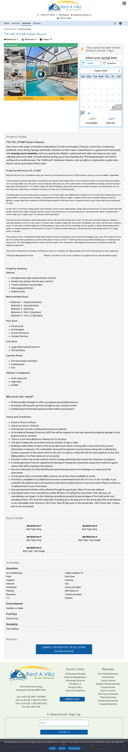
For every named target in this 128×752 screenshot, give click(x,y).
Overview (16, 23)
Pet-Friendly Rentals (108, 673)
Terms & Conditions (75, 690)
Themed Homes (108, 697)
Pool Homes (108, 677)
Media (6, 23)
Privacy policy (74, 748)
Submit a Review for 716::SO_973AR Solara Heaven (64, 649)
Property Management (75, 677)
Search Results (10, 29)
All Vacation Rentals (75, 673)
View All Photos (25, 98)
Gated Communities (108, 700)
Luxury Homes (108, 680)
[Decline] (125, 745)
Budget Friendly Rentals (108, 684)
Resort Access (108, 690)
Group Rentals (108, 687)
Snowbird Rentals (108, 704)
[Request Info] (120, 23)
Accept (52, 748)
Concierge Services (75, 680)
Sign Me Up (64, 732)
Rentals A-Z (75, 684)
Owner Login (65, 18)
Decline (62, 748)
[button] (124, 11)
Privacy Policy (75, 687)
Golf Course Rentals (108, 694)
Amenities (26, 23)
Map (62, 98)
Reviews (37, 23)
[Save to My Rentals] (115, 23)
